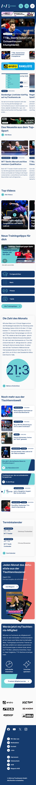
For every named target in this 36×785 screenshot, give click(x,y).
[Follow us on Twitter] (20, 729)
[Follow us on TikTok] (31, 729)
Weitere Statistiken (13, 386)
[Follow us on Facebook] (8, 729)
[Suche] (21, 6)
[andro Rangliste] (18, 66)
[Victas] (27, 702)
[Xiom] (27, 709)
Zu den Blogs (10, 482)
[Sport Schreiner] (18, 14)
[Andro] (8, 702)
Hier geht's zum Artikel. (8, 265)
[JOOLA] (27, 715)
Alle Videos (9, 194)
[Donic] (8, 715)
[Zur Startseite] (8, 6)
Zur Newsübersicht (12, 468)
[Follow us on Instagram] (25, 729)
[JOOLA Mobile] (18, 120)
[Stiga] (8, 709)
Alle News (8, 135)
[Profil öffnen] (26, 6)
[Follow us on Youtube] (14, 729)
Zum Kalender (10, 553)
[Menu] (32, 6)
